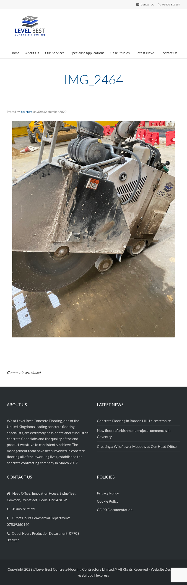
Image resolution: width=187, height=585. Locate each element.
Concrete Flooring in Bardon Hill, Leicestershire (134, 420)
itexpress (27, 112)
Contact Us (169, 53)
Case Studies (120, 53)
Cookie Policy (108, 501)
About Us (32, 53)
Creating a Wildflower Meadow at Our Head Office (137, 446)
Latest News (145, 53)
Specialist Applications (87, 53)
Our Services (55, 53)
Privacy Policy (108, 493)
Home (14, 53)
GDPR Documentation (114, 509)
